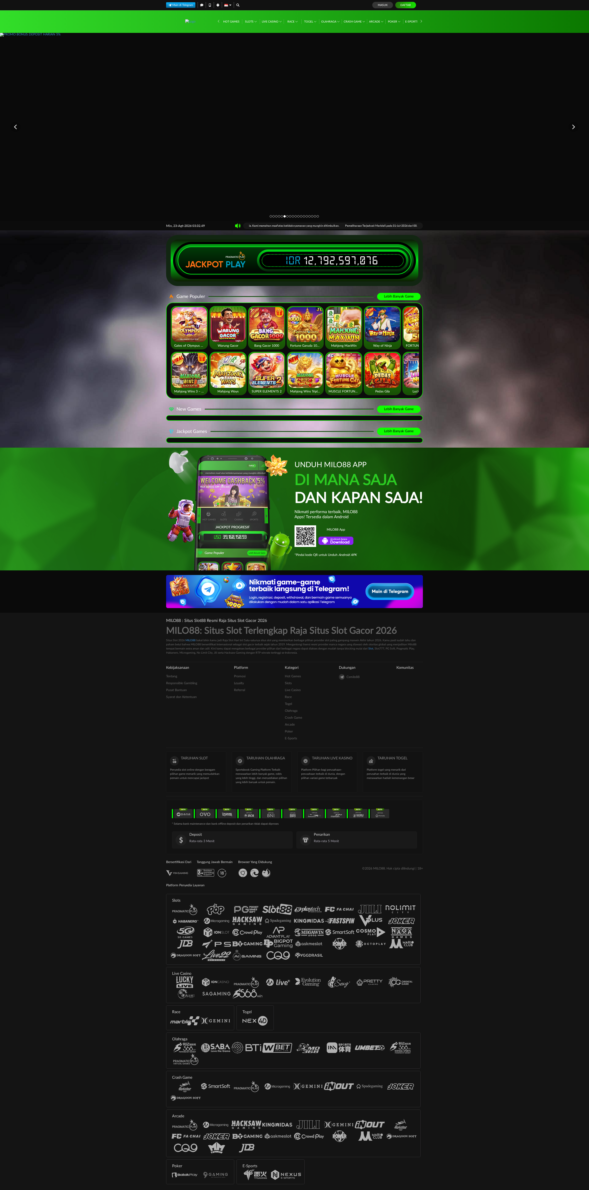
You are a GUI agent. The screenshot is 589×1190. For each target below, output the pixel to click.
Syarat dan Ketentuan (181, 697)
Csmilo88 (353, 677)
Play (235, 264)
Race (291, 21)
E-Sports (412, 21)
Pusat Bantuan (176, 690)
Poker (393, 21)
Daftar (405, 5)
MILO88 (190, 640)
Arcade (375, 21)
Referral (239, 690)
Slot (370, 648)
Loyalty (239, 683)
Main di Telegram (182, 5)
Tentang (171, 676)
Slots (249, 21)
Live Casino (270, 21)
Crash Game (353, 21)
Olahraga (329, 21)
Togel (309, 21)
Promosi (239, 676)
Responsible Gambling (181, 683)
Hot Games (231, 21)
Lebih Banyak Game (399, 296)
